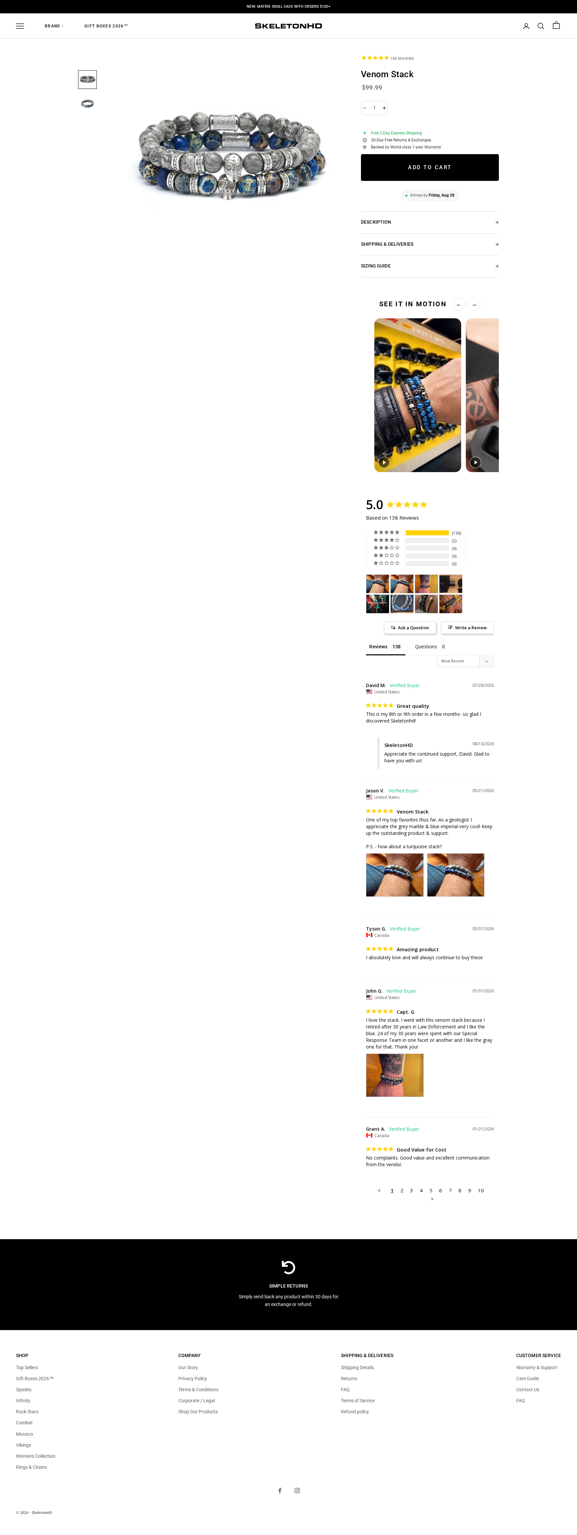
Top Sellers (27, 1367)
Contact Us (527, 1389)
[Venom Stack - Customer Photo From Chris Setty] (450, 604)
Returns (349, 1378)
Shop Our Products (198, 1411)
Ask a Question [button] (413, 628)
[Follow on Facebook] (279, 1490)
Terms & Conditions (198, 1389)
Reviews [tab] (378, 646)
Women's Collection (35, 1456)
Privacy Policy (192, 1378)
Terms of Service (358, 1400)
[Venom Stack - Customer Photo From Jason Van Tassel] (377, 584)
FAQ (345, 1389)
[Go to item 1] (87, 79)
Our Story (188, 1367)
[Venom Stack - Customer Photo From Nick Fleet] (402, 604)
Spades (23, 1389)
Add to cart (430, 167)
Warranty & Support (536, 1367)
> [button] (432, 1198)
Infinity (23, 1400)
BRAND (54, 26)
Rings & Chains (31, 1467)
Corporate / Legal (196, 1400)
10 (481, 1190)
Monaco (24, 1434)
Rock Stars (27, 1411)
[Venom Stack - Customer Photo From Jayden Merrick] (450, 584)
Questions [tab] (426, 646)
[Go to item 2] (87, 103)
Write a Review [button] (471, 628)
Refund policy (355, 1411)
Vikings (23, 1445)
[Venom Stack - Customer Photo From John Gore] (426, 584)
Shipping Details (357, 1367)
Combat (24, 1422)
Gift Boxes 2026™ (106, 26)
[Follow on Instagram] (297, 1490)
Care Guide (527, 1378)
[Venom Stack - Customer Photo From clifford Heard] (377, 604)
